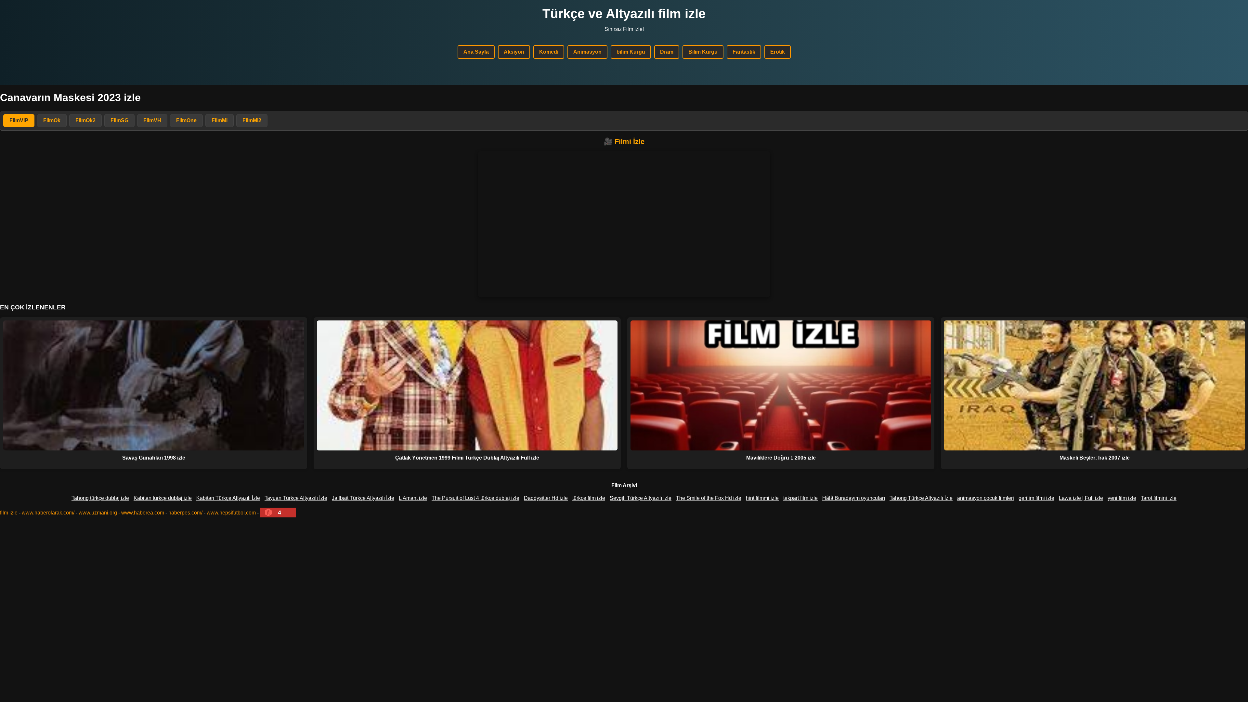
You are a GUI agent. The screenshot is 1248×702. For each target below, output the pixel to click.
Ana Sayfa (476, 52)
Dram (666, 52)
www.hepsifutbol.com (231, 512)
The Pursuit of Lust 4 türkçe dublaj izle (475, 498)
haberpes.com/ (185, 512)
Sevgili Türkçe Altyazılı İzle (640, 498)
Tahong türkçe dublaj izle (100, 498)
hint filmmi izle (762, 498)
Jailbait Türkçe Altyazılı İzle (363, 498)
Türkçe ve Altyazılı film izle (624, 13)
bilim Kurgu (631, 52)
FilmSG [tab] (119, 120)
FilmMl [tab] (220, 120)
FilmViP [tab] (18, 120)
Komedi (548, 52)
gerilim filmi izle (1036, 498)
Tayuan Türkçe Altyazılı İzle (296, 498)
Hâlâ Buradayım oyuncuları (853, 498)
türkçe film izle (588, 498)
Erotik (777, 52)
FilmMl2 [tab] (251, 120)
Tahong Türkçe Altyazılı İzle (921, 498)
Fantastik (744, 52)
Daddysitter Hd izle (546, 498)
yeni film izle (1122, 498)
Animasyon (587, 52)
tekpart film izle (800, 498)
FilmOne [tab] (186, 120)
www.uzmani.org (98, 512)
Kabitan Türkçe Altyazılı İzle (228, 498)
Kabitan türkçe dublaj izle (163, 498)
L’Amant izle (413, 498)
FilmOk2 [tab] (85, 120)
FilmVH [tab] (152, 120)
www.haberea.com (142, 512)
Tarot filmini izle (1158, 498)
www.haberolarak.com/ (48, 512)
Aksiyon (514, 52)
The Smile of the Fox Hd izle (708, 498)
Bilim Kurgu (703, 52)
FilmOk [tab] (51, 120)
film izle (9, 512)
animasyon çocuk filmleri (985, 498)
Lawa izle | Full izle (1081, 498)
